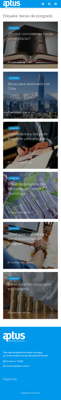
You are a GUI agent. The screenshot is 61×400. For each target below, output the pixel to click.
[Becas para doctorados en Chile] (30, 94)
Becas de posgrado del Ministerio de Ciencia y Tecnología (26, 188)
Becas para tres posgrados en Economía (29, 286)
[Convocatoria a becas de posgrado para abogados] (30, 145)
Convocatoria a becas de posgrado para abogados (28, 136)
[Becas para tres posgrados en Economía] (30, 295)
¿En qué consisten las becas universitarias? (30, 36)
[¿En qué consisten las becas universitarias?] (30, 44)
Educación (14, 28)
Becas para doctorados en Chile (29, 86)
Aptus (38, 393)
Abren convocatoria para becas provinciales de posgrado (27, 239)
